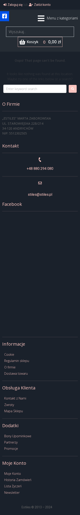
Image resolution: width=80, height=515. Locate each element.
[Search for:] (34, 89)
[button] (4, 16)
